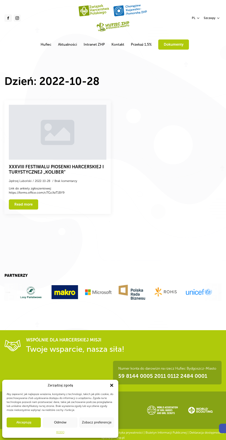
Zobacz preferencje (96, 422)
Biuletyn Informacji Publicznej (166, 432)
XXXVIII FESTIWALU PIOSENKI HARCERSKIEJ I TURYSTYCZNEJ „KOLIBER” (56, 169)
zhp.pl (120, 438)
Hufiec (46, 44)
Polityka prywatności (128, 432)
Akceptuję (23, 422)
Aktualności (67, 44)
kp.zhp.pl (108, 438)
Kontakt (117, 44)
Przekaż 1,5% (141, 44)
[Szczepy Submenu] (218, 18)
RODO (60, 432)
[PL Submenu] (198, 18)
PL (193, 18)
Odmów (60, 422)
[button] (222, 428)
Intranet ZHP (94, 44)
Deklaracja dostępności (205, 432)
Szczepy (209, 18)
